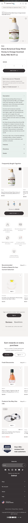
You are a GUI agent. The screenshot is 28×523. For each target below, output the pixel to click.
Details (5, 153)
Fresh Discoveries (8, 362)
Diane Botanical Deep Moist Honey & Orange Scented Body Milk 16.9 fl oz (10, 193)
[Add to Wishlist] (26, 18)
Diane (2, 46)
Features (5, 144)
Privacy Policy (15, 509)
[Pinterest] (15, 470)
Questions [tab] (18, 322)
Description (6, 96)
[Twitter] (9, 470)
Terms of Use (8, 509)
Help (3, 496)
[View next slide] (25, 41)
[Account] (21, 3)
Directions (6, 149)
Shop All (22, 265)
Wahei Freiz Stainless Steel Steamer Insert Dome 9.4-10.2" (11, 432)
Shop (3, 481)
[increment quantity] (22, 66)
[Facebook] (5, 470)
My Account (5, 486)
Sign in (14, 315)
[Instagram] (12, 470)
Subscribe (24, 465)
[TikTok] (22, 470)
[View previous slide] (20, 41)
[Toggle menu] (2, 3)
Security (21, 509)
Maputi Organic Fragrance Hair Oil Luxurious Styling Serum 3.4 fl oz (10, 391)
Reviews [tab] (9, 322)
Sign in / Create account (10, 87)
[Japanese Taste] (9, 4)
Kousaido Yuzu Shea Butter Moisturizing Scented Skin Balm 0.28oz (12, 298)
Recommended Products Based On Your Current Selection (10, 267)
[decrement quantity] (5, 66)
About (3, 491)
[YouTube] (19, 470)
